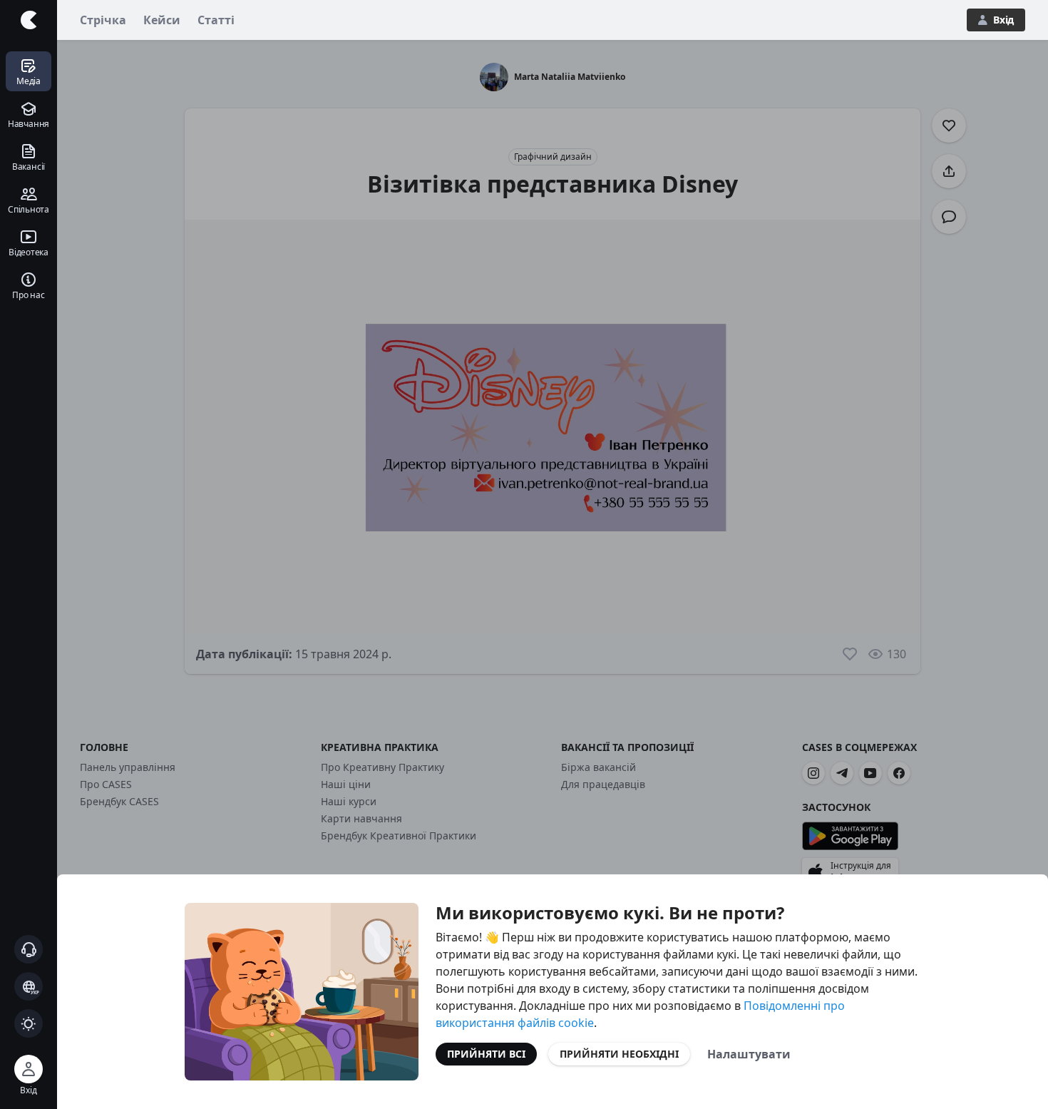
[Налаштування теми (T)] (28, 1023)
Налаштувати (749, 1054)
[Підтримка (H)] (28, 949)
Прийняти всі (486, 1054)
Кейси (161, 20)
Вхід (1003, 19)
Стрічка (103, 20)
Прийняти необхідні (619, 1054)
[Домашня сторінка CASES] (28, 20)
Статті (216, 20)
